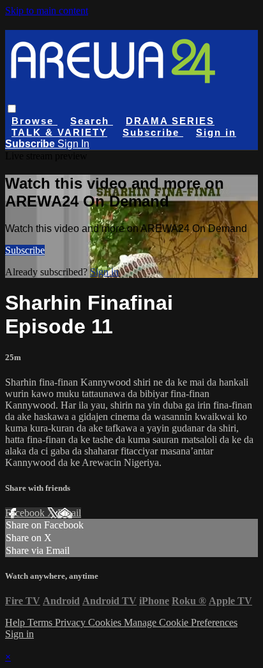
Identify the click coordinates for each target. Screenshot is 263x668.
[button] (12, 109)
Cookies (106, 622)
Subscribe (25, 250)
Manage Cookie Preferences (180, 622)
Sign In (73, 143)
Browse (34, 120)
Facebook (26, 512)
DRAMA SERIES (170, 120)
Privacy (71, 622)
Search (91, 120)
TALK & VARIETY (59, 132)
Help (16, 622)
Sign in (216, 132)
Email (69, 512)
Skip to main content (46, 10)
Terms (41, 622)
